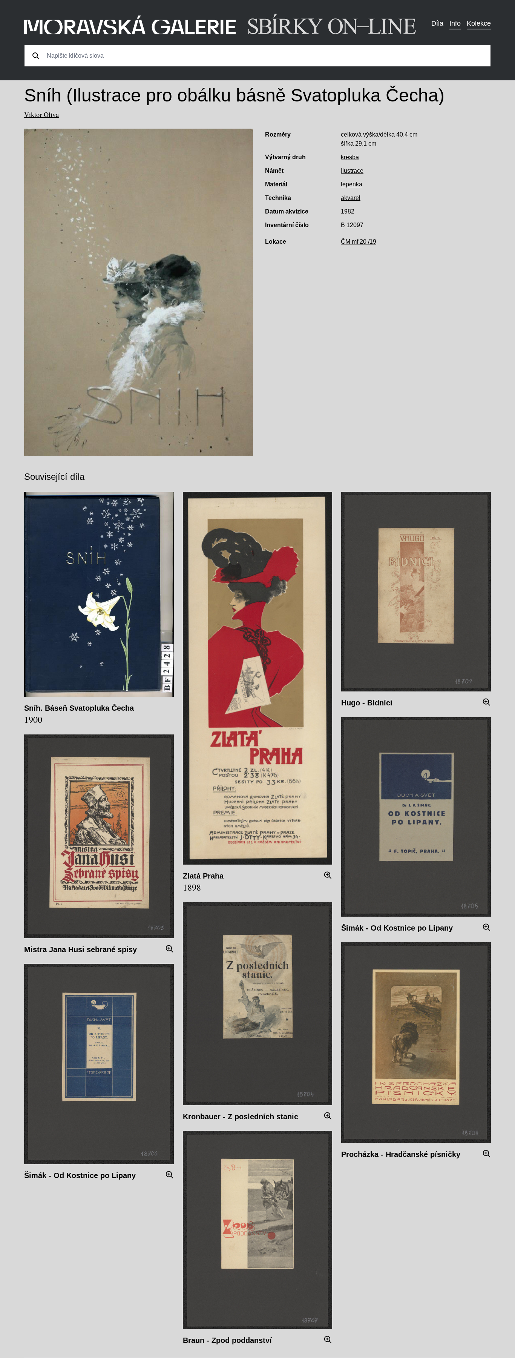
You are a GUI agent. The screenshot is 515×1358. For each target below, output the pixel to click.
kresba (350, 157)
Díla (437, 23)
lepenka (351, 184)
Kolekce (479, 23)
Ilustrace (352, 170)
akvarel (350, 198)
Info (455, 23)
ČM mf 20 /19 (358, 241)
